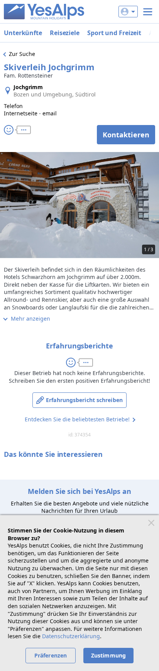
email (49, 113)
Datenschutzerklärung (71, 636)
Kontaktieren (126, 134)
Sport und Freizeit (114, 33)
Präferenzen (50, 655)
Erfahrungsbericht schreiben (84, 400)
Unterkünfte (23, 33)
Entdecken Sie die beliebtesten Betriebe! (77, 419)
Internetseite (20, 113)
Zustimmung (108, 655)
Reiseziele (65, 33)
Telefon (13, 106)
